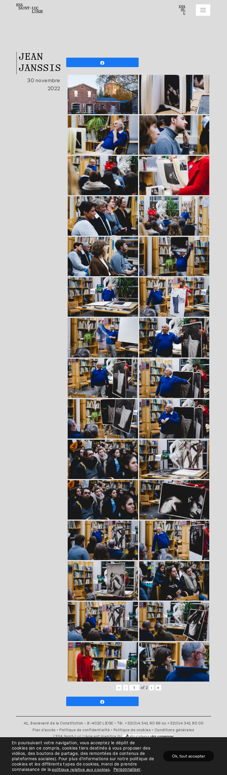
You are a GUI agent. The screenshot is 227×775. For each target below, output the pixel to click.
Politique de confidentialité (84, 730)
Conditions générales (174, 730)
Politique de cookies (132, 730)
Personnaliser (127, 769)
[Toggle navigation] (203, 10)
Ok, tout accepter (188, 755)
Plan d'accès (44, 730)
